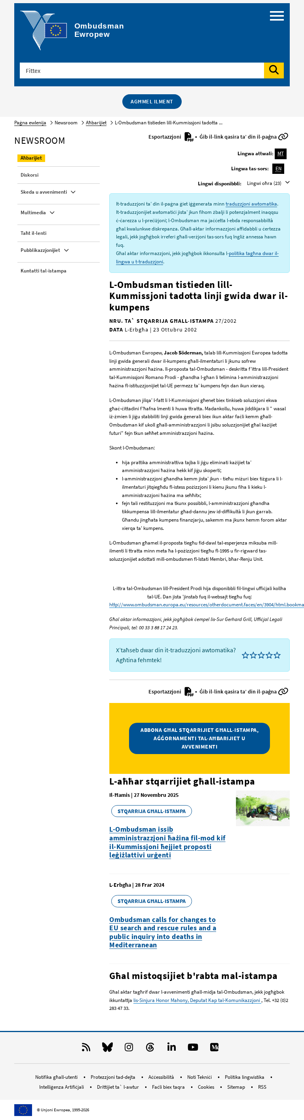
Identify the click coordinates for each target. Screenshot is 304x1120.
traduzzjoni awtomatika (251, 203)
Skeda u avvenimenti (44, 192)
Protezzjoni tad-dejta (114, 1077)
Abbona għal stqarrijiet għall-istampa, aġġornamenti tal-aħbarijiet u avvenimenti (199, 738)
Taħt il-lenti (33, 233)
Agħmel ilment (152, 101)
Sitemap (236, 1087)
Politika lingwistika (245, 1077)
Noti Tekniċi (200, 1077)
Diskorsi (29, 174)
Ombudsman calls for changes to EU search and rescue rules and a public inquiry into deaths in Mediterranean (162, 932)
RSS (262, 1087)
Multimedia (33, 212)
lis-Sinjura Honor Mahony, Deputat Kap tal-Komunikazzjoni (197, 1000)
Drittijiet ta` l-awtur (118, 1087)
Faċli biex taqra (169, 1087)
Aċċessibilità (161, 1077)
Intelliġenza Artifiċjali (62, 1087)
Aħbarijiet (96, 122)
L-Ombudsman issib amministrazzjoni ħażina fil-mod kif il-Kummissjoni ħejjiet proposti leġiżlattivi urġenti (167, 842)
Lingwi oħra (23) (265, 183)
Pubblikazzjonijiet (40, 250)
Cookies (206, 1087)
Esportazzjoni (165, 136)
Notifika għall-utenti (57, 1077)
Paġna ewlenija (30, 122)
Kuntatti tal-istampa (43, 270)
